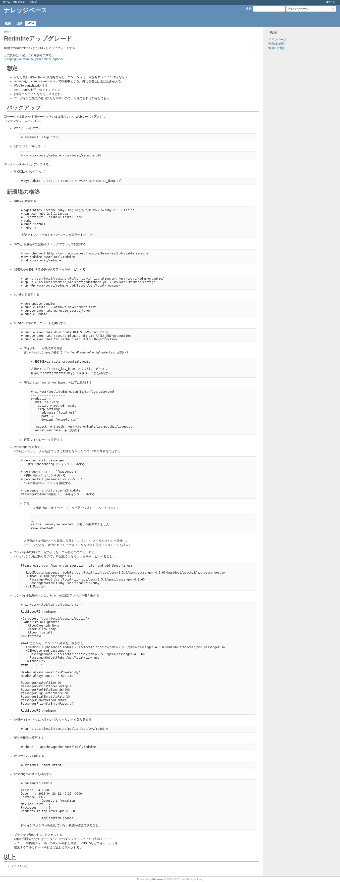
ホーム (6, 1)
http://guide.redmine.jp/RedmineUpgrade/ (35, 59)
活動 (19, 23)
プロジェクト (19, 1)
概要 (8, 23)
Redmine (157, 879)
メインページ (277, 39)
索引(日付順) (276, 48)
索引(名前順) (276, 44)
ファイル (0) (19, 866)
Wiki (31, 23)
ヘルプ (33, 1)
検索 (249, 8)
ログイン (331, 1)
